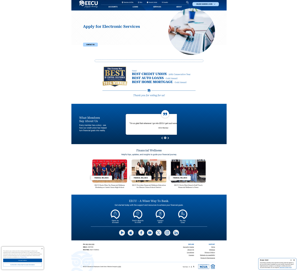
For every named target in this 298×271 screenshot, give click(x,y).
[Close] (42, 248)
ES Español (165, 2)
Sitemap (212, 250)
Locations (190, 252)
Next (167, 137)
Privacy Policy (210, 252)
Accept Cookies (22, 260)
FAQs (213, 247)
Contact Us (90, 45)
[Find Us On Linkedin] (176, 233)
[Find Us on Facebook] (141, 233)
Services (157, 7)
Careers (191, 255)
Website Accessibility (207, 255)
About (179, 7)
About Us (190, 250)
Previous (162, 137)
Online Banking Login (204, 4)
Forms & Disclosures (208, 258)
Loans (135, 7)
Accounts (112, 7)
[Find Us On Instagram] (167, 233)
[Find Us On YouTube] (150, 233)
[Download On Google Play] (122, 233)
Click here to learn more (285, 267)
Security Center (188, 247)
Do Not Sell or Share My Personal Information (22, 264)
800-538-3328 (90, 244)
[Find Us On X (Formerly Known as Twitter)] (159, 233)
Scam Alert (264, 260)
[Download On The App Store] (131, 233)
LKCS (119, 266)
